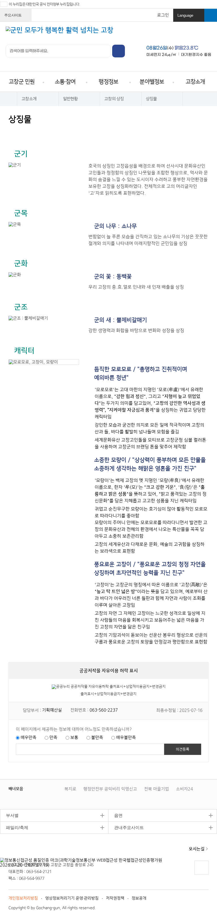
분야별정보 (152, 82)
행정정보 (108, 82)
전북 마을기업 (156, 789)
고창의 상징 (114, 98)
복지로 (70, 789)
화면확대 (56, 132)
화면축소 (67, 132)
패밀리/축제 (14, 827)
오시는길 (197, 849)
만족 (53, 737)
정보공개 (139, 898)
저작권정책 (115, 898)
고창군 (27, 849)
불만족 (97, 737)
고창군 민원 (22, 82)
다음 (43, 788)
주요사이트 (16, 17)
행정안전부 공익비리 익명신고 (110, 789)
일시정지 (37, 788)
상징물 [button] (151, 98)
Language (189, 17)
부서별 (9, 815)
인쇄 (13, 132)
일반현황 (70, 98)
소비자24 (184, 789)
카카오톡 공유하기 (46, 132)
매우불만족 (126, 737)
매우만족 (28, 737)
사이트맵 (207, 33)
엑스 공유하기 (35, 132)
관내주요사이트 (126, 827)
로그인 (163, 15)
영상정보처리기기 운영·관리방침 (72, 898)
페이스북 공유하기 (24, 132)
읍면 (115, 815)
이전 (32, 788)
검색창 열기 (210, 15)
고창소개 (195, 82)
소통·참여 (65, 82)
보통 (74, 737)
